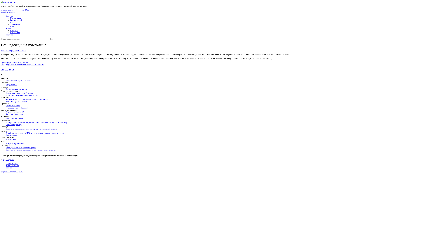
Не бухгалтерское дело (15, 144)
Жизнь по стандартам (14, 114)
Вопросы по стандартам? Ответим (19, 93)
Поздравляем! (11, 85)
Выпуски (14, 31)
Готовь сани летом (13, 106)
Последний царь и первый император (21, 148)
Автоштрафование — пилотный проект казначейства (27, 99)
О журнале (10, 16)
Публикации (15, 33)
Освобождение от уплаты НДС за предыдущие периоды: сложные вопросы (36, 133)
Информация (15, 18)
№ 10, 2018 (5, 51)
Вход (3, 12)
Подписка (10, 35)
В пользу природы (13, 135)
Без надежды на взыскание (16, 89)
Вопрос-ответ (11, 139)
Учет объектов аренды (14, 118)
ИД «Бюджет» (8, 160)
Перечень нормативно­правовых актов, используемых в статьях (31, 150)
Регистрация (10, 12)
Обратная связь (12, 164)
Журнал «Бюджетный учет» (12, 172)
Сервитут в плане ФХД (15, 112)
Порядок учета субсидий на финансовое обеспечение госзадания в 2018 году (36, 123)
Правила (9, 168)
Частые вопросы (12, 166)
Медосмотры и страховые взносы (19, 81)
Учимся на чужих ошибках (16, 102)
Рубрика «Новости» (18, 51)
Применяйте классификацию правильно (22, 95)
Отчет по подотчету (13, 125)
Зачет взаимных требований (17, 108)
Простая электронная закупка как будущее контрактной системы (31, 129)
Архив (8, 29)
